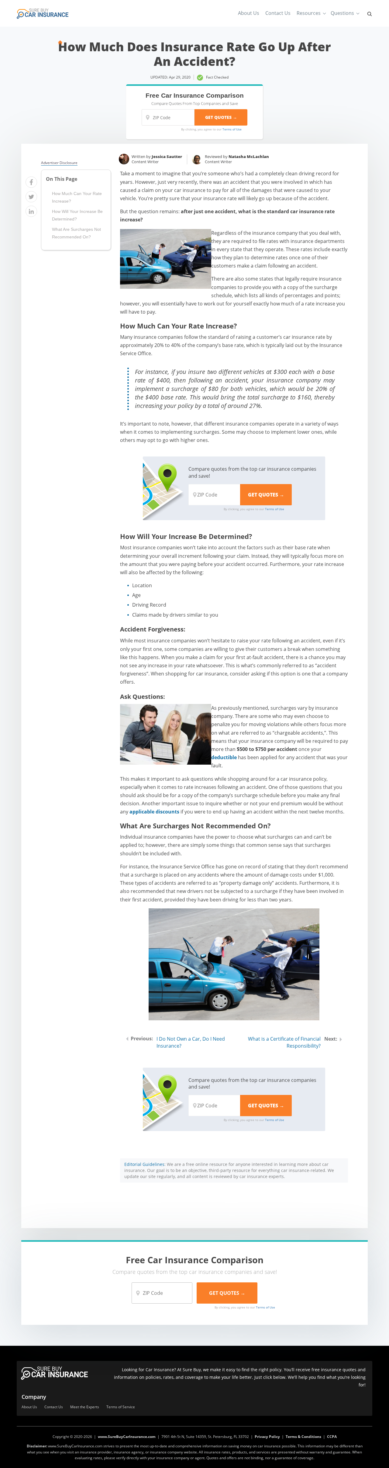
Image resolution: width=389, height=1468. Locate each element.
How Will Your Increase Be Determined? (77, 215)
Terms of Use (232, 129)
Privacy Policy (267, 1436)
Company (34, 1396)
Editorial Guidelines (144, 1164)
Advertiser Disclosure (59, 162)
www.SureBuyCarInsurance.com (127, 1436)
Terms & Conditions (303, 1436)
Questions (342, 13)
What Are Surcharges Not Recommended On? (76, 233)
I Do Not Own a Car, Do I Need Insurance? (191, 1042)
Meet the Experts (84, 1407)
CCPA (332, 1436)
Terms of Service (120, 1407)
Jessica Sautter (167, 156)
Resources (309, 13)
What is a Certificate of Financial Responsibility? (284, 1042)
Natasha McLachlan (249, 156)
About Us (248, 13)
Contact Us (278, 13)
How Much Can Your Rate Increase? (77, 197)
